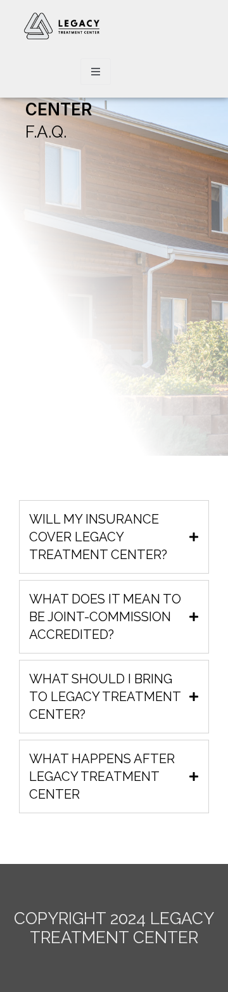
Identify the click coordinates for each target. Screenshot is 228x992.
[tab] (114, 537)
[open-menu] (95, 71)
